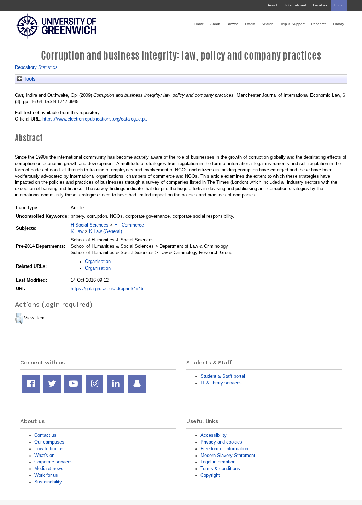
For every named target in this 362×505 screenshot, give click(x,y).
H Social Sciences (90, 225)
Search (272, 5)
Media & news (48, 468)
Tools (29, 79)
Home (199, 24)
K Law (77, 231)
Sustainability (48, 482)
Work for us (46, 475)
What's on (44, 455)
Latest (250, 24)
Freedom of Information (224, 448)
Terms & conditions (220, 468)
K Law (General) (105, 231)
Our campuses (49, 442)
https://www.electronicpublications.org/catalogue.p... (95, 119)
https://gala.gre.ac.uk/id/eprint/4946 (107, 288)
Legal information (217, 461)
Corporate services (53, 461)
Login (339, 5)
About (215, 24)
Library (338, 24)
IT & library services (221, 383)
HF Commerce (129, 225)
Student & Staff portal (222, 376)
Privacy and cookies (221, 442)
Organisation (98, 261)
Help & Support (292, 24)
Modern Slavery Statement (227, 455)
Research (319, 24)
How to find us (49, 448)
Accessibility (213, 435)
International (295, 5)
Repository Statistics (36, 67)
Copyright (210, 475)
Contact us (45, 435)
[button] (19, 318)
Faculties (320, 5)
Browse (233, 24)
